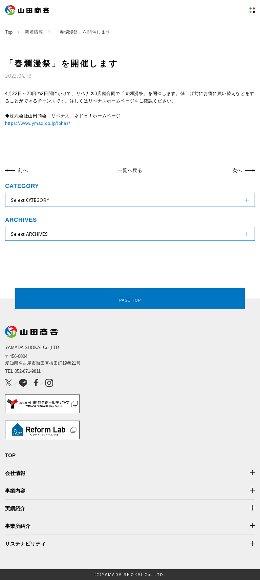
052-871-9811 (28, 371)
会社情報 (15, 473)
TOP (10, 455)
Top (9, 32)
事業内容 (15, 491)
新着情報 (34, 32)
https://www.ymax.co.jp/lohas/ (37, 123)
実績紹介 (15, 508)
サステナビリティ (25, 543)
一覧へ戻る (130, 170)
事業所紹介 (17, 526)
